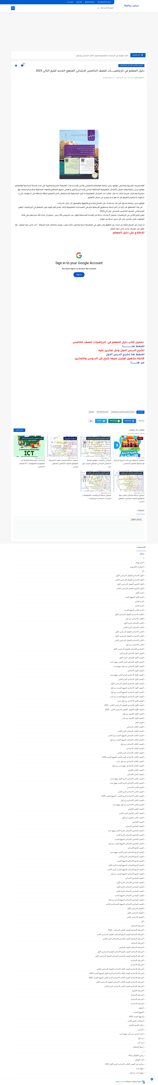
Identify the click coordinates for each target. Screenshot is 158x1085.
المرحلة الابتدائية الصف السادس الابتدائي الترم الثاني (123, 939)
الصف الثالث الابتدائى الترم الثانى (131, 731)
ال (143, 571)
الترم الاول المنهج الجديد (134, 597)
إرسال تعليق (136, 520)
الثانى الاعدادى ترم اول (135, 645)
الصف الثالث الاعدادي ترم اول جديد (130, 761)
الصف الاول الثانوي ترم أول (133, 714)
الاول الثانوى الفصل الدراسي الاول (130, 584)
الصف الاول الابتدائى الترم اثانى (131, 653)
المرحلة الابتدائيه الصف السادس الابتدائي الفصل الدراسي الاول (119, 956)
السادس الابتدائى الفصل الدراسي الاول (128, 649)
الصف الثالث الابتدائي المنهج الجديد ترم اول (127, 740)
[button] (129, 421)
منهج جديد (140, 1068)
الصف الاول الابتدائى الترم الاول (131, 658)
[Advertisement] (79, 32)
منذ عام (140, 458)
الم (142, 921)
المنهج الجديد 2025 (136, 1016)
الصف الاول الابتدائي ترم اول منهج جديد (128, 666)
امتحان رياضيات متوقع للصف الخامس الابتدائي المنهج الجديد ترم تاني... (97, 464)
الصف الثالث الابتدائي (135, 727)
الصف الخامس (138, 822)
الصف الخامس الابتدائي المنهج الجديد (129, 839)
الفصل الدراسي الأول (135, 908)
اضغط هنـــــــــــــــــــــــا (133, 346)
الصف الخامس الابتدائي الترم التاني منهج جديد (126, 831)
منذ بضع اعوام (105, 458)
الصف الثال (139, 722)
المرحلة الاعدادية (137, 965)
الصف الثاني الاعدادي (135, 787)
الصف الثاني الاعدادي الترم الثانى (131, 792)
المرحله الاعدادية (137, 999)
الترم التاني (139, 601)
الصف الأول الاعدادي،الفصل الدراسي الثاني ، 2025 (124, 705)
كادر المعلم (139, 1060)
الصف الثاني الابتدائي (135, 774)
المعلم (91, 412)
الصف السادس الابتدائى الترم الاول (130, 887)
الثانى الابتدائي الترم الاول (134, 623)
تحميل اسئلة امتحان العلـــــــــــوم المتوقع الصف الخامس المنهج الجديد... (131, 499)
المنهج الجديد (138, 1012)
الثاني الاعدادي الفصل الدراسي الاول (129, 636)
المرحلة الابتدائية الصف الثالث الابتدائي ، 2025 (126, 930)
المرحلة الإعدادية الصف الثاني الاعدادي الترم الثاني (124, 986)
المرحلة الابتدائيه (137, 943)
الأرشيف (79, 2)
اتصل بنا (70, 2)
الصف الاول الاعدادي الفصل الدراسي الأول (127, 683)
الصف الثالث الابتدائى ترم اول (132, 744)
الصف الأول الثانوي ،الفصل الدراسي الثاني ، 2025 (124, 709)
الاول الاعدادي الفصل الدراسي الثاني (129, 580)
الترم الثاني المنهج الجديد (134, 610)
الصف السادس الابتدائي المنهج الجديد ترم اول (126, 900)
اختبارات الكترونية (137, 567)
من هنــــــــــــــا (137, 363)
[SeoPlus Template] (143, 1082)
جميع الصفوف (138, 1047)
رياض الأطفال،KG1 (136, 1055)
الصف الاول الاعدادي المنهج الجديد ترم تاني (127, 696)
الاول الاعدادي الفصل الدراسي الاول (130, 575)
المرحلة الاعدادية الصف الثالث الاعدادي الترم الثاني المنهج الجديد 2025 (116, 978)
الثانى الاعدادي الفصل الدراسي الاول (129, 632)
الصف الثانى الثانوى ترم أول (133, 818)
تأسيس (141, 1029)
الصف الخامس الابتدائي (134, 826)
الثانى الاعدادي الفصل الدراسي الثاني (129, 640)
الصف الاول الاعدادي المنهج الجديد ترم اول (127, 692)
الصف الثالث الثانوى (136, 770)
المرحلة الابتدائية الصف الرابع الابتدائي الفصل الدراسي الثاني (120, 934)
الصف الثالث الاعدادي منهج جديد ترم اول (128, 766)
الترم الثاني (139, 606)
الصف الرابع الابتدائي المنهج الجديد (130, 861)
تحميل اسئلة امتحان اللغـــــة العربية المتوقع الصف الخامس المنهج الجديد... (63, 464)
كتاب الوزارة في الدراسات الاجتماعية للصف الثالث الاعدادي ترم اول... (101, 55)
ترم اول (141, 1038)
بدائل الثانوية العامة (136, 1025)
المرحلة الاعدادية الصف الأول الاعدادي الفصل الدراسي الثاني (120, 969)
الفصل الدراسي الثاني (135, 917)
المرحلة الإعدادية (137, 960)
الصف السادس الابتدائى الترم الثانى (130, 891)
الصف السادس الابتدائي (134, 878)
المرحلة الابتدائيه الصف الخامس (131, 947)
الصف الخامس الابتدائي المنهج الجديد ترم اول (126, 843)
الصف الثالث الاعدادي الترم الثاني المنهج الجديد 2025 (123, 757)
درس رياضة (131, 5)
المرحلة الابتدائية (107, 8)
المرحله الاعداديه (137, 1003)
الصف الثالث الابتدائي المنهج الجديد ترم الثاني (126, 735)
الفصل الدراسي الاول (135, 913)
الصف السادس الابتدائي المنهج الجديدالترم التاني (125, 904)
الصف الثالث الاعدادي (135, 748)
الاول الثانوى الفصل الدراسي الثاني (130, 588)
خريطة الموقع (90, 2)
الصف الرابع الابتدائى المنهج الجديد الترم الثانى (126, 869)
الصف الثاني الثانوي (136, 809)
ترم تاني (140, 1042)
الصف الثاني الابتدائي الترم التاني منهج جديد (127, 783)
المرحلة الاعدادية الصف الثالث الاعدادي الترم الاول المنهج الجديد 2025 (116, 973)
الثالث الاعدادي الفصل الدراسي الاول (129, 614)
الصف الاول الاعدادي (136, 671)
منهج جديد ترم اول (137, 1073)
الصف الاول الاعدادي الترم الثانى (131, 679)
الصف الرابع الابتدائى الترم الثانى (131, 856)
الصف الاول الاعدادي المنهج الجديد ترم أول (127, 688)
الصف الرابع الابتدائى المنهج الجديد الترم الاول (126, 865)
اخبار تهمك (139, 562)
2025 (142, 554)
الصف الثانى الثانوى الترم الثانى (131, 813)
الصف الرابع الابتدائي (136, 848)
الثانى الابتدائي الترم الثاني (133, 627)
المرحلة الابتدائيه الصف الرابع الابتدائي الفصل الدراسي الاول (120, 952)
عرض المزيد (19, 430)
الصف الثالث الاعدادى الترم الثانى (130, 753)
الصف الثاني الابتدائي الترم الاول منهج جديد (127, 779)
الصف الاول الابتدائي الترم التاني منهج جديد (127, 662)
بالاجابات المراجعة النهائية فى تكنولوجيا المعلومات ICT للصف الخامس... (32, 464)
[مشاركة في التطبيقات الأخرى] (91, 421)
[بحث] (13, 8)
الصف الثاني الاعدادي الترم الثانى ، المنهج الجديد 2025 (122, 796)
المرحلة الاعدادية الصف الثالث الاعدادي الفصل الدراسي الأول (120, 982)
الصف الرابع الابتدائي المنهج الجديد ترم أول (127, 874)
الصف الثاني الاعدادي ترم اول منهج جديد (128, 805)
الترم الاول (140, 593)
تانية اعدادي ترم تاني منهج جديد (131, 1034)
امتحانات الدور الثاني (136, 1021)
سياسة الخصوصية (104, 2)
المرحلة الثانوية (138, 990)
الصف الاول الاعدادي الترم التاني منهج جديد (127, 675)
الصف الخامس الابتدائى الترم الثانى (131, 65)
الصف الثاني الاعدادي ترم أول (132, 800)
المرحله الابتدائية (137, 995)
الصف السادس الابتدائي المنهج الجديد (129, 895)
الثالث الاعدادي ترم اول (135, 619)
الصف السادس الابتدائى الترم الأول (130, 882)
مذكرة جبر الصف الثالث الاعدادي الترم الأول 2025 (124, 1064)
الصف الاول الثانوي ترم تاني (133, 718)
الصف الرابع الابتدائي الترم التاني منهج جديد (127, 852)
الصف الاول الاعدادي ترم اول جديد (130, 701)
